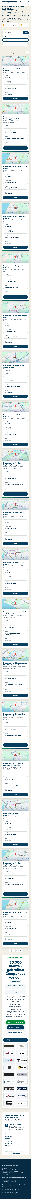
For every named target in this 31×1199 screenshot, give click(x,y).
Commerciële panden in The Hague (11, 1193)
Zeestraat (7, 1138)
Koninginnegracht (10, 1141)
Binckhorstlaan (9, 1148)
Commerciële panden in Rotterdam (11, 1190)
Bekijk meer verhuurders (15, 1040)
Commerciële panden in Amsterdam (11, 1189)
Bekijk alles (16, 1153)
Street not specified (10, 1134)
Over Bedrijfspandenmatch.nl (10, 1180)
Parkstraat (8, 1143)
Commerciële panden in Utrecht (10, 1192)
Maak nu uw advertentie (15, 1022)
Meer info (15, 98)
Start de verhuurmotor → (15, 1032)
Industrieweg (8, 1136)
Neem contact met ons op (9, 1181)
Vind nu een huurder (15, 1027)
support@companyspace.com (10, 1171)
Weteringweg (8, 1145)
